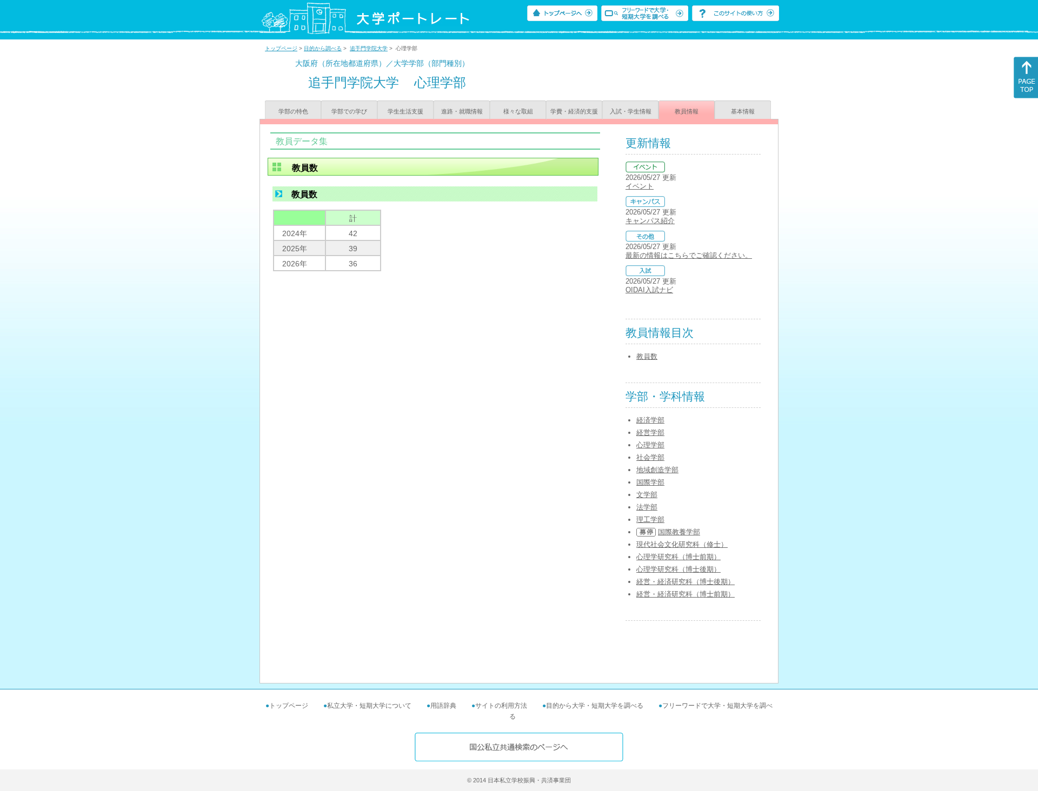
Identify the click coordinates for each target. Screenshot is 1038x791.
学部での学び (349, 111)
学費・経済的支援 (574, 111)
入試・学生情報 (630, 111)
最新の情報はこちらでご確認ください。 (689, 255)
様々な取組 (518, 111)
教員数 (646, 356)
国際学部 (650, 482)
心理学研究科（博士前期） (678, 557)
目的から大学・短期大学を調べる (594, 705)
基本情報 (743, 111)
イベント (640, 186)
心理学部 (650, 445)
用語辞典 (443, 705)
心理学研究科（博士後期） (678, 569)
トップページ (281, 48)
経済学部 (650, 420)
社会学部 (650, 457)
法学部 (646, 507)
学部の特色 (293, 111)
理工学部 (650, 519)
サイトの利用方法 (501, 705)
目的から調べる (323, 48)
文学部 (646, 495)
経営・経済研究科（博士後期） (685, 582)
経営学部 (650, 432)
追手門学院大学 (369, 48)
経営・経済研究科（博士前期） (685, 594)
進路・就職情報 (462, 111)
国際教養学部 (679, 532)
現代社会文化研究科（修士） (682, 544)
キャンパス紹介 (650, 221)
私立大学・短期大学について (369, 705)
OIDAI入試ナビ (649, 290)
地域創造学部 (657, 470)
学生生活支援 (405, 111)
